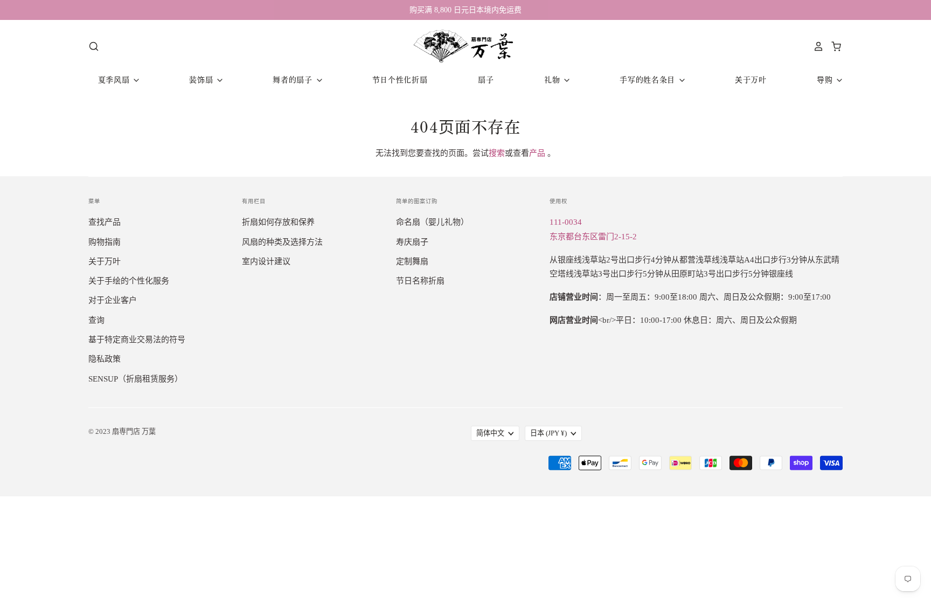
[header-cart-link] (833, 46)
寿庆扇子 (412, 242)
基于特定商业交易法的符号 (136, 339)
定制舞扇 (412, 261)
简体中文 (490, 433)
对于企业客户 (112, 300)
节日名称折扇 (420, 280)
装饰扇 (202, 80)
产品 (537, 153)
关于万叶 (751, 80)
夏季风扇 (115, 80)
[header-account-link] (816, 46)
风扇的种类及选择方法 (282, 242)
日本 (548, 433)
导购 (826, 80)
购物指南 (104, 242)
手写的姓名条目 (649, 80)
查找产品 (104, 222)
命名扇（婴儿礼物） (432, 222)
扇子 (486, 80)
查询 (96, 320)
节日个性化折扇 (400, 80)
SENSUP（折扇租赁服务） (135, 379)
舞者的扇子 (294, 80)
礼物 (553, 80)
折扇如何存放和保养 (278, 222)
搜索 (497, 153)
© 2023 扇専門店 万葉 (122, 431)
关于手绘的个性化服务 (128, 280)
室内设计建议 (266, 261)
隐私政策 (104, 359)
